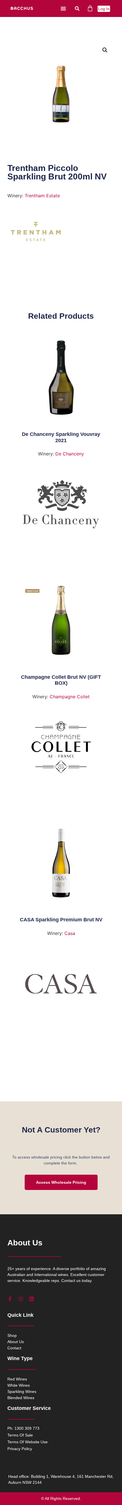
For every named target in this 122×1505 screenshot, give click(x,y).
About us (15, 1342)
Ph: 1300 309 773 (23, 1428)
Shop (12, 1335)
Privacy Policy (19, 1449)
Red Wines (17, 1379)
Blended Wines (20, 1398)
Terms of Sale (20, 1435)
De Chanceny (69, 454)
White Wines (18, 1385)
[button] (63, 8)
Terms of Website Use (27, 1442)
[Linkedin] (31, 1298)
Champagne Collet (70, 696)
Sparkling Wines (21, 1391)
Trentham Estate (42, 195)
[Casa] (61, 986)
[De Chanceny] (61, 506)
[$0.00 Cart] (90, 8)
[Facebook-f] (9, 1298)
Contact (14, 1348)
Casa (69, 933)
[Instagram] (20, 1298)
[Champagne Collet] (61, 749)
